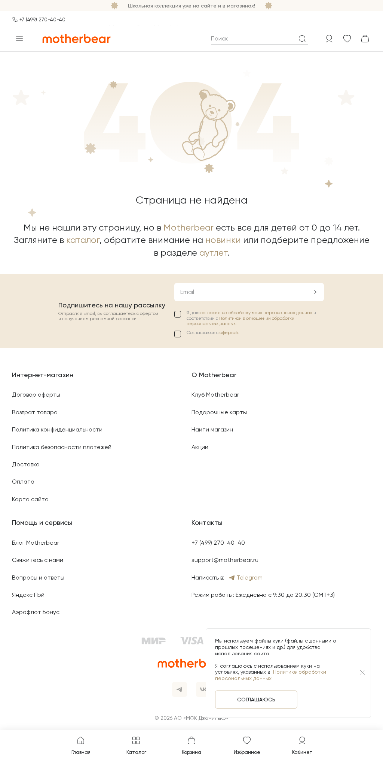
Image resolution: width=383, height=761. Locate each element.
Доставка (26, 464)
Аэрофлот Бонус (35, 612)
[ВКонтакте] (203, 689)
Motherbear (188, 227)
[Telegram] (179, 689)
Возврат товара (35, 412)
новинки (223, 240)
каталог (82, 240)
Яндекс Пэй (28, 594)
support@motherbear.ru (225, 559)
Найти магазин (212, 429)
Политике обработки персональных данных (270, 675)
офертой (229, 332)
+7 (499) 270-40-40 (42, 19)
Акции (200, 447)
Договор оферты (36, 394)
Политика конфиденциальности (57, 429)
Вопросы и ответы (38, 577)
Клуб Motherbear (215, 394)
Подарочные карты (219, 412)
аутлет (213, 252)
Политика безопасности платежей (61, 447)
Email (187, 291)
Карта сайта (30, 499)
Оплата (23, 481)
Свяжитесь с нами (37, 559)
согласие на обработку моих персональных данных (256, 312)
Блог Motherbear (35, 542)
